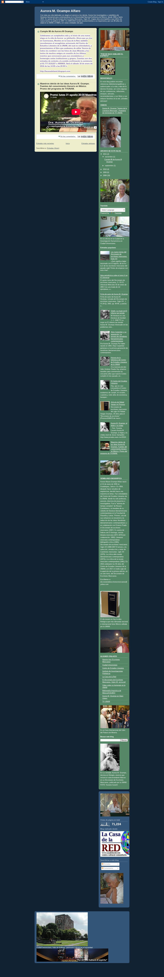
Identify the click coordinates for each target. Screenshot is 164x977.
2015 (105, 154)
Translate (118, 213)
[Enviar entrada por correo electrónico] (78, 76)
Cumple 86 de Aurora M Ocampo (56, 31)
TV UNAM (106, 701)
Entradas (106, 864)
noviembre (109, 157)
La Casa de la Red (109, 677)
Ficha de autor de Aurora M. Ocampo (114, 294)
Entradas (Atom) (53, 148)
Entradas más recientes (45, 143)
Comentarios (108, 868)
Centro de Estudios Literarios (113, 668)
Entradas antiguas (88, 143)
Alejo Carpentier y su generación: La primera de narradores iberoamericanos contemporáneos (119, 336)
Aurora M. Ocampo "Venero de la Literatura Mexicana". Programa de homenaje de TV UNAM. (114, 110)
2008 (105, 175)
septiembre (109, 166)
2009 (105, 172)
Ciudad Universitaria (109, 665)
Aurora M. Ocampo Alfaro (60, 11)
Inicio (68, 143)
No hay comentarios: (68, 76)
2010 (105, 169)
